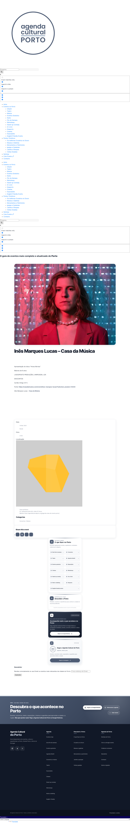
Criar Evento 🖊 (9, 156)
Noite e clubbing (50, 793)
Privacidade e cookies (114, 813)
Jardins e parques (78, 759)
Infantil (9, 109)
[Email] (31, 534)
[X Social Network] (22, 534)
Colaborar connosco (106, 748)
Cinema (9, 131)
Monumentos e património (81, 754)
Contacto (7, 158)
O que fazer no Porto (79, 737)
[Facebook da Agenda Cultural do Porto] (17, 748)
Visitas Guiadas (12, 152)
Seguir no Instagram (64, 660)
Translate (15, 822)
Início (5, 104)
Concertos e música (51, 759)
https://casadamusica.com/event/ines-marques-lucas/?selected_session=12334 (47, 387)
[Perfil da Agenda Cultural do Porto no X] (22, 748)
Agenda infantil (50, 754)
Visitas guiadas (78, 765)
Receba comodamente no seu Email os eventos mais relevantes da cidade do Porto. (42, 671)
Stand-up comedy (51, 782)
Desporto (10, 129)
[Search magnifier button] (1, 72)
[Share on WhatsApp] (26, 534)
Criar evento (115, 712)
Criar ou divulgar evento (107, 742)
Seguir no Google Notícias (64, 633)
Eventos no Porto (9, 106)
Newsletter (104, 754)
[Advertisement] (65, 359)
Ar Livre (9, 127)
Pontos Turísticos (9, 138)
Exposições (11, 134)
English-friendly (50, 799)
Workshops (11, 122)
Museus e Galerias (13, 143)
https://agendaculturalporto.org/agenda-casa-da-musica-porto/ (42, 513)
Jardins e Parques (13, 149)
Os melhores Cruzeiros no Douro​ (18, 140)
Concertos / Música (25, 521)
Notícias (6, 154)
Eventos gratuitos (51, 748)
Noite (9, 118)
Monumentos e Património (16, 145)
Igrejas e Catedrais (13, 147)
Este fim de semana (51, 742)
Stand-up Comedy (13, 125)
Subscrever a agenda (112, 707)
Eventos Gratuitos (13, 115)
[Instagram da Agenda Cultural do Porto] (12, 748)
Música (9, 113)
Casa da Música (34, 391)
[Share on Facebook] (17, 534)
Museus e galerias (78, 748)
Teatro (9, 111)
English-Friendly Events (15, 136)
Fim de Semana (12, 120)
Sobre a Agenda (105, 765)
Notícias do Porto (106, 737)
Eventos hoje (49, 737)
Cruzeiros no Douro (79, 742)
